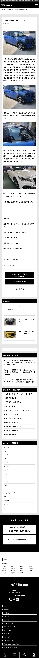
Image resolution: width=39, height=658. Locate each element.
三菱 (5, 478)
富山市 (4, 566)
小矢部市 (31, 568)
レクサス (6, 447)
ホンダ (6, 455)
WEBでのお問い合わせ (19, 282)
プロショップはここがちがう (12, 644)
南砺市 (4, 571)
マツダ (6, 470)
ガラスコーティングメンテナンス (17, 410)
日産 (5, 459)
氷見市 (30, 566)
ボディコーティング (12, 430)
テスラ (6, 504)
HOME (3, 10)
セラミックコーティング (14, 418)
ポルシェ (6, 500)
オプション (7, 633)
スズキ (6, 462)
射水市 (13, 571)
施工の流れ (7, 616)
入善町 (13, 573)
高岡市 (13, 566)
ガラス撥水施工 (11, 398)
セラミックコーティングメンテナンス (18, 394)
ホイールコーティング (13, 426)
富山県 (4, 564)
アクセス (6, 613)
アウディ (6, 489)
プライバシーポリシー (10, 647)
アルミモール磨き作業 (13, 402)
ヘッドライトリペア (12, 422)
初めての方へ (7, 637)
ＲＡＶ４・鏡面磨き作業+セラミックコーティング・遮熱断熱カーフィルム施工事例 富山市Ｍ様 (19, 372)
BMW (5, 485)
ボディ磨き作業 (10, 434)
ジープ (6, 508)
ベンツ (6, 481)
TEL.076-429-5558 (17, 595)
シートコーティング (12, 414)
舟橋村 (21, 571)
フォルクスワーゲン (10, 493)
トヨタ (6, 451)
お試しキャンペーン (9, 623)
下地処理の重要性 (9, 640)
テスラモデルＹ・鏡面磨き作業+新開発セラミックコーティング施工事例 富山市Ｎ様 (19, 381)
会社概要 (6, 620)
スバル (6, 474)
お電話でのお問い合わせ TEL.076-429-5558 (19, 275)
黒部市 (13, 568)
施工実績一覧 (9, 10)
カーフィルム (6, 26)
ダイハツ (6, 466)
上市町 (30, 571)
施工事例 (6, 609)
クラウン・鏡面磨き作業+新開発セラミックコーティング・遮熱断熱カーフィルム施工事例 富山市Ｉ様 (19, 362)
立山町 (4, 573)
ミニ (5, 497)
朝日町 (21, 573)
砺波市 (21, 568)
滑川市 (4, 568)
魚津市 (21, 566)
